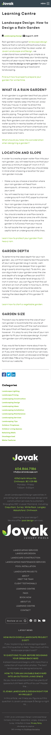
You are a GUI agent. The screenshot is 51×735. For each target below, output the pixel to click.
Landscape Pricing (10, 395)
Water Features (9, 440)
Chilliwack (32, 510)
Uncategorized (8, 436)
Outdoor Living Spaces (12, 429)
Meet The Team (25, 579)
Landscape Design (25, 553)
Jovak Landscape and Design (17, 51)
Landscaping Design (13, 36)
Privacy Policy (36, 723)
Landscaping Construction (14, 399)
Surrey (20, 507)
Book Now (25, 597)
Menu (43, 4)
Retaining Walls (9, 433)
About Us (25, 602)
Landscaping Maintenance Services (26, 562)
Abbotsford (19, 510)
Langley (41, 507)
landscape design (38, 42)
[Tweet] (9, 374)
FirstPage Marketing (32, 729)
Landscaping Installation (13, 410)
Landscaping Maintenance (13, 414)
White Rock (30, 507)
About (25, 576)
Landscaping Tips (10, 421)
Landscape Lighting (10, 391)
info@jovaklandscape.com (25, 472)
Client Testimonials (25, 583)
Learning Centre (25, 589)
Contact (25, 610)
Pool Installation (25, 566)
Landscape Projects (25, 572)
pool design (28, 520)
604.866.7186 (25, 469)
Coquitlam (10, 507)
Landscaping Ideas (10, 406)
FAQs (25, 593)
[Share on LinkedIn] (13, 374)
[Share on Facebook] (4, 374)
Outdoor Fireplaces (10, 425)
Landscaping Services (11, 418)
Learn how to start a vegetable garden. (22, 304)
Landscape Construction (25, 558)
